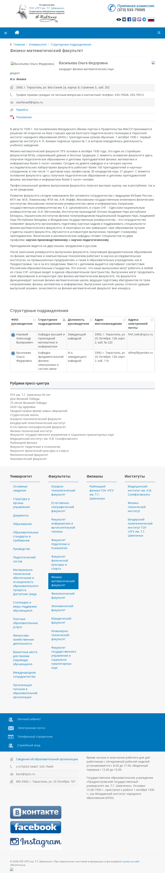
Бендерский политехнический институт (38, 423)
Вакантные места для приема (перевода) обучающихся (25, 658)
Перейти (22, 110)
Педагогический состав (24, 559)
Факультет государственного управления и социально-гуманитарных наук (62, 434)
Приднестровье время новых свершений (38, 411)
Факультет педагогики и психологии (35, 447)
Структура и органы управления (21, 503)
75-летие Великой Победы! (28, 403)
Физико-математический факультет (63, 581)
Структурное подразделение (49, 322)
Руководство (21, 549)
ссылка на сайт (131, 861)
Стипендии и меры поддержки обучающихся (25, 606)
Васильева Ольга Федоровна (24, 357)
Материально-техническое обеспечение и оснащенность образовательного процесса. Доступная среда (25, 582)
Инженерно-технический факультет (60, 635)
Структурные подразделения (71, 44)
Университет (38, 44)
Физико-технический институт (31, 431)
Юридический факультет (61, 620)
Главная (19, 44)
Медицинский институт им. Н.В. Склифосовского (43, 439)
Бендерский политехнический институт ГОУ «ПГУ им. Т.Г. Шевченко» (140, 527)
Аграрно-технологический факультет (36, 419)
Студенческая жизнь (24, 415)
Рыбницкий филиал (23, 443)
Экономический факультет (28, 459)
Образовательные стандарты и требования (25, 536)
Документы (21, 515)
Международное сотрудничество (24, 674)
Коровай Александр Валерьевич (24, 338)
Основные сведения (20, 488)
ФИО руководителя (21, 322)
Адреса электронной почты (137, 324)
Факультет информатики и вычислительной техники (63, 525)
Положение (24, 117)
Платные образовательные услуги (25, 623)
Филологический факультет (29, 455)
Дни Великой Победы (25, 399)
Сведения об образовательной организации (47, 759)
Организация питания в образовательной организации (25, 691)
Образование (22, 524)
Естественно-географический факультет (38, 427)
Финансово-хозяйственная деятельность (23, 639)
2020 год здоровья (22, 407)
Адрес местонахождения (108, 322)
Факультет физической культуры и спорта (39, 451)
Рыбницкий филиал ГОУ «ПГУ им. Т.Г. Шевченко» (102, 492)
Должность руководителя (78, 322)
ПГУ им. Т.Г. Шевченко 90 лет (30, 395)
